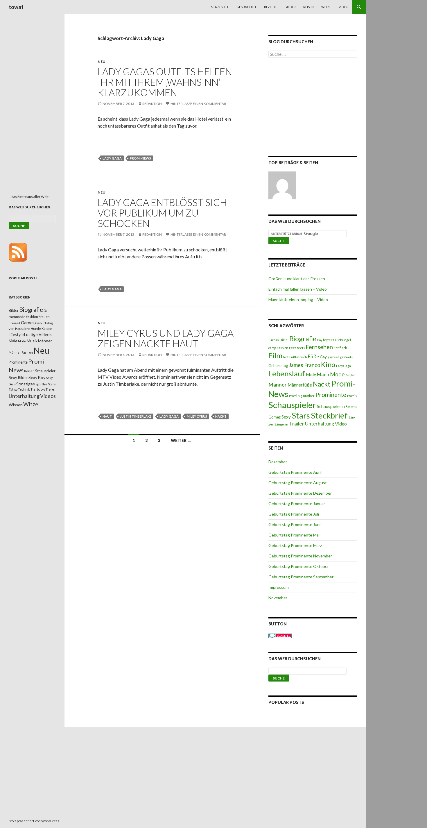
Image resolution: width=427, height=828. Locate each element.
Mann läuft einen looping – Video (298, 299)
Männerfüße (300, 384)
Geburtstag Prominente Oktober (298, 566)
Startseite (220, 7)
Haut (107, 416)
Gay (323, 357)
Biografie (302, 339)
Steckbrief (329, 415)
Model (350, 375)
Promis (352, 396)
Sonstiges (25, 383)
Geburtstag (278, 365)
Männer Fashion (21, 352)
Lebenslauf (286, 373)
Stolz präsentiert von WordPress (34, 821)
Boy (319, 340)
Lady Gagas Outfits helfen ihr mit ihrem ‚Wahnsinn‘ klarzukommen (165, 82)
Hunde (36, 328)
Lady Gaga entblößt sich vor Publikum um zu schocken (162, 212)
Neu (101, 61)
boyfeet (328, 340)
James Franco (304, 365)
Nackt (221, 416)
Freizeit (14, 323)
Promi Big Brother (302, 396)
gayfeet (333, 357)
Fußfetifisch (298, 357)
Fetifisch (340, 348)
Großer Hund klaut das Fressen (296, 278)
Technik (24, 389)
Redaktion (152, 103)
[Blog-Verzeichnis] (280, 635)
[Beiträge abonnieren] (18, 252)
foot (285, 357)
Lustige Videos (38, 334)
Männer (277, 385)
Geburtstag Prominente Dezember (300, 493)
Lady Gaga (112, 158)
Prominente (330, 394)
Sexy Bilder (18, 377)
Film (275, 355)
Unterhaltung (319, 424)
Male (311, 374)
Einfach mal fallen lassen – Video (297, 289)
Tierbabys (38, 389)
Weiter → (181, 440)
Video (343, 7)
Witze (326, 7)
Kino (328, 364)
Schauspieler (292, 405)
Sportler (41, 384)
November (277, 597)
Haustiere (22, 328)
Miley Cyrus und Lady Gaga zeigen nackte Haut (166, 338)
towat (16, 7)
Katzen (47, 328)
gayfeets (346, 357)
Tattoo (13, 389)
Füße (313, 357)
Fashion (282, 348)
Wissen (16, 404)
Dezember (277, 461)
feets (301, 348)
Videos (48, 396)
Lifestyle (16, 334)
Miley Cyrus (197, 416)
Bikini (284, 340)
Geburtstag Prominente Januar (296, 503)
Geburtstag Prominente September (300, 576)
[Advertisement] (312, 107)
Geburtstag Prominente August (297, 482)
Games (28, 322)
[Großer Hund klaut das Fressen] (282, 185)
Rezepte (270, 7)
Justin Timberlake (135, 416)
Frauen (44, 316)
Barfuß (273, 340)
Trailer (296, 424)
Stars (301, 415)
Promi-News (140, 158)
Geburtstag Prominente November (300, 555)
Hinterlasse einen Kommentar (198, 103)
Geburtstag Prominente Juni (294, 524)
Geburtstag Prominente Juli (293, 514)
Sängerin (281, 424)
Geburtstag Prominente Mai (294, 534)
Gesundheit (246, 7)
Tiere (50, 389)
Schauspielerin (331, 406)
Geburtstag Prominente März (295, 545)
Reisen (308, 7)
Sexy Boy (36, 377)
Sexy (286, 416)
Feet (292, 348)
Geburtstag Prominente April (295, 472)
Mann (323, 375)
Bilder (290, 7)
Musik (32, 340)
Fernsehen (319, 346)
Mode (337, 374)
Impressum (278, 587)
